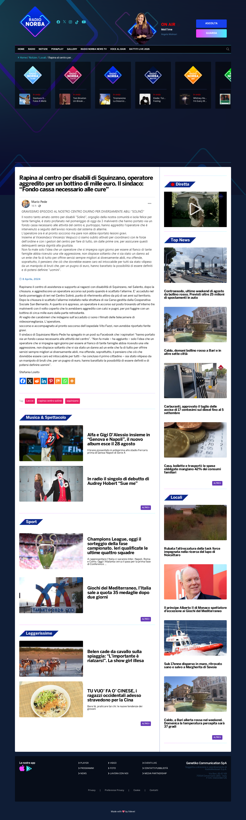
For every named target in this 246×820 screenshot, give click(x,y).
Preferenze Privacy (114, 790)
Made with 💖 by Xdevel (123, 812)
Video (113, 763)
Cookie (136, 790)
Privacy (91, 790)
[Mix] (58, 381)
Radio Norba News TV (94, 49)
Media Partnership (155, 774)
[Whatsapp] (65, 381)
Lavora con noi (118, 774)
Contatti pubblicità (156, 768)
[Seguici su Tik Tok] (77, 22)
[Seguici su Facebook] (58, 22)
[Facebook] (23, 381)
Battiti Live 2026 (139, 49)
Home (21, 49)
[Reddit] (37, 381)
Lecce (29, 401)
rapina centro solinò (50, 401)
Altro (145, 507)
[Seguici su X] (64, 22)
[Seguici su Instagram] (70, 22)
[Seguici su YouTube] (84, 22)
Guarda (211, 33)
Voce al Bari (118, 49)
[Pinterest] (51, 381)
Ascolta (211, 23)
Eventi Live (150, 763)
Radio (31, 49)
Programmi (87, 768)
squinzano (73, 401)
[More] (72, 381)
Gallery (72, 49)
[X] (30, 381)
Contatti (154, 790)
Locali (42, 57)
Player (84, 763)
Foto (112, 768)
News (83, 774)
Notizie (43, 49)
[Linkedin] (44, 381)
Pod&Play (57, 49)
